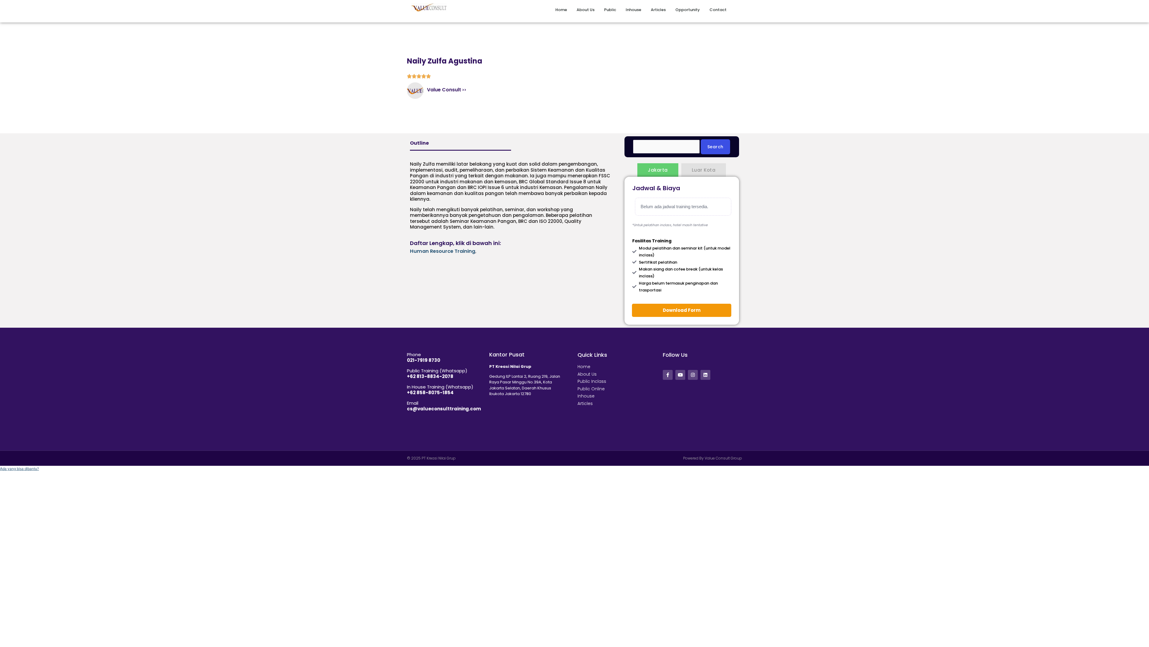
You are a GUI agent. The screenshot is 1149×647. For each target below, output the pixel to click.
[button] (19, 468)
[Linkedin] (705, 375)
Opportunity (687, 10)
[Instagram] (693, 375)
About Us (586, 10)
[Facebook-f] (668, 375)
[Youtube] (680, 375)
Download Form (681, 310)
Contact (718, 10)
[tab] (657, 170)
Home (561, 10)
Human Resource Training (442, 251)
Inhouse (633, 10)
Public (610, 10)
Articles (658, 10)
